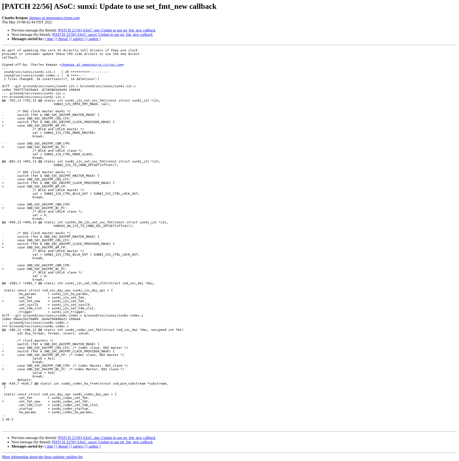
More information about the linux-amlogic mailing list (42, 457)
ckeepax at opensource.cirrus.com (54, 18)
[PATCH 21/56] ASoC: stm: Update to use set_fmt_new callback (107, 30)
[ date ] (50, 39)
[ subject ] (78, 39)
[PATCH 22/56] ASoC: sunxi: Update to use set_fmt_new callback (102, 34)
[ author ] (93, 39)
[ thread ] (63, 39)
